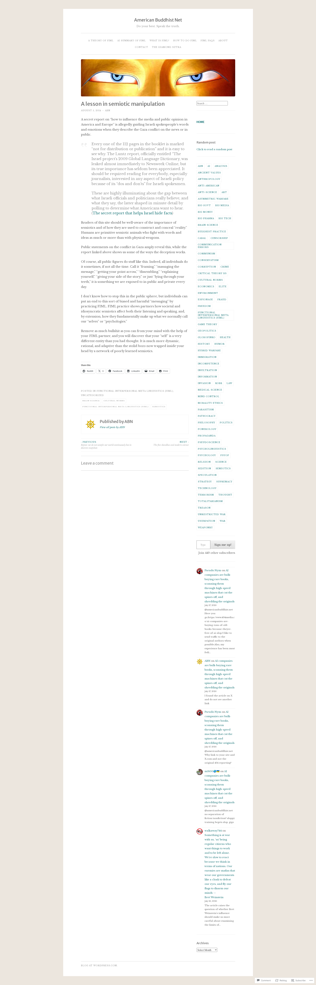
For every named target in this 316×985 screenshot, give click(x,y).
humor (219, 344)
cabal (202, 238)
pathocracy (207, 416)
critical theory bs (212, 273)
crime (225, 267)
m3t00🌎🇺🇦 (212, 771)
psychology (207, 455)
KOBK (218, 383)
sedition (204, 468)
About (223, 40)
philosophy (206, 422)
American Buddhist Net (158, 20)
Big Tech (225, 218)
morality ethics (210, 403)
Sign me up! (222, 544)
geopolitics (207, 331)
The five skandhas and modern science (171, 443)
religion (204, 462)
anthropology (209, 179)
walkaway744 (213, 830)
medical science (210, 390)
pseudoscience (209, 442)
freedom (204, 306)
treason (204, 508)
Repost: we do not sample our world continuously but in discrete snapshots (106, 445)
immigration (207, 357)
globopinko (206, 337)
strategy (205, 481)
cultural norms (114, 401)
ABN (107, 110)
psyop (224, 455)
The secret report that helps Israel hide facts (132, 213)
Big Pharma (206, 218)
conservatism (208, 260)
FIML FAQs (208, 40)
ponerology (207, 429)
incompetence (208, 363)
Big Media (222, 205)
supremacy (224, 481)
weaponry (205, 527)
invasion (204, 383)
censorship (219, 238)
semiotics (158, 407)
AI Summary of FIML (131, 40)
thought (225, 495)
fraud (221, 299)
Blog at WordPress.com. (99, 965)
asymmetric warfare (213, 199)
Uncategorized (92, 395)
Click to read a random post (214, 149)
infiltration (207, 370)
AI (209, 166)
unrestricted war (212, 514)
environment (208, 293)
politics (226, 422)
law (229, 383)
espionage (205, 299)
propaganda (207, 436)
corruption (207, 267)
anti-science (207, 192)
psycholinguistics (212, 449)
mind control (208, 396)
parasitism (206, 409)
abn (200, 166)
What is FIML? (159, 40)
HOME (200, 122)
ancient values (209, 172)
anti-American (208, 185)
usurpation (206, 521)
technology (207, 488)
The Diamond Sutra (166, 47)
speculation (207, 475)
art (224, 192)
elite (223, 286)
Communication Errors (210, 245)
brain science (91, 401)
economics (206, 286)
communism (206, 253)
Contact (141, 47)
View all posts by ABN (112, 427)
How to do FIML (185, 40)
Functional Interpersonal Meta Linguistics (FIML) (135, 391)
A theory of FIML (101, 40)
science (221, 462)
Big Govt (204, 205)
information (207, 376)
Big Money (205, 212)
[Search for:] (212, 103)
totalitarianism (210, 501)
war (222, 521)
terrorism (206, 495)
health (225, 337)
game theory (207, 324)
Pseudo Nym (213, 570)
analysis (221, 166)
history (204, 344)
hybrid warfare (209, 350)
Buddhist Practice (212, 231)
